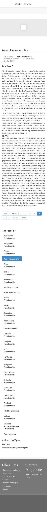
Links (28, 477)
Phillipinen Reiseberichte (9, 365)
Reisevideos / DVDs (34, 474)
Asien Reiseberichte (12, 259)
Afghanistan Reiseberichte (9, 236)
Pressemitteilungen (10, 482)
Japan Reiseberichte (9, 298)
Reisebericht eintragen (11, 470)
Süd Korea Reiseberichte (9, 388)
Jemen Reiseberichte (9, 306)
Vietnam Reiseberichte (9, 417)
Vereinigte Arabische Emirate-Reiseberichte (11, 426)
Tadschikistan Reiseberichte (9, 396)
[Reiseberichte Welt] (23, 4)
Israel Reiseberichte (12, 292)
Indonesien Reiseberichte (9, 280)
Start (6, 213)
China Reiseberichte (9, 265)
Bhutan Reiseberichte (9, 252)
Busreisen (6, 444)
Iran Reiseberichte (11, 287)
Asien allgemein (10, 434)
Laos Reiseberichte (11, 328)
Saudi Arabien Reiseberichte (9, 373)
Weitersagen (8, 473)
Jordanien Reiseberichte (9, 314)
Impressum (7, 486)
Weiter (15, 217)
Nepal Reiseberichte (9, 350)
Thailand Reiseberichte (9, 404)
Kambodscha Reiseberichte (9, 321)
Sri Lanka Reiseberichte (9, 381)
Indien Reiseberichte (9, 272)
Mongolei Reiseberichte (9, 342)
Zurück (14, 213)
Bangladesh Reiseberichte (9, 244)
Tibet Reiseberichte (11, 411)
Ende (24, 217)
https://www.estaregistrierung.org (15, 447)
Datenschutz (7, 489)
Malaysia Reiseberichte (9, 334)
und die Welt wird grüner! (9, 478)
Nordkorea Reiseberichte (9, 358)
